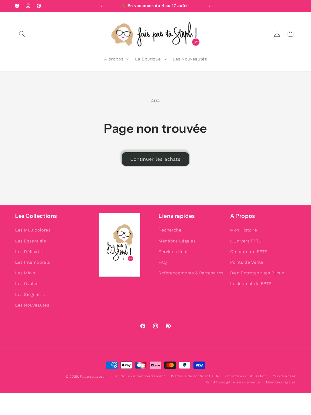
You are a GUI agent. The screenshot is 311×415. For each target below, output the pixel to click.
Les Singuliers (30, 294)
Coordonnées (284, 376)
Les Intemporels (32, 262)
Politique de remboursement (139, 376)
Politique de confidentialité (195, 376)
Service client (173, 251)
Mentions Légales (177, 240)
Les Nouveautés (32, 305)
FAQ (163, 262)
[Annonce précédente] (101, 6)
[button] (22, 33)
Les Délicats (28, 251)
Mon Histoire (243, 230)
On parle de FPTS (249, 251)
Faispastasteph (93, 377)
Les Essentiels (30, 240)
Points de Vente (246, 262)
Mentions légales (281, 382)
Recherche (170, 230)
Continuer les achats (155, 159)
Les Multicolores (33, 230)
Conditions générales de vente (233, 382)
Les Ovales (27, 283)
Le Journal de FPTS (251, 283)
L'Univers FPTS (245, 240)
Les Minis (25, 272)
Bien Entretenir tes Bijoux (257, 272)
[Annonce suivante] (209, 6)
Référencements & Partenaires (191, 272)
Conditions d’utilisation (246, 376)
